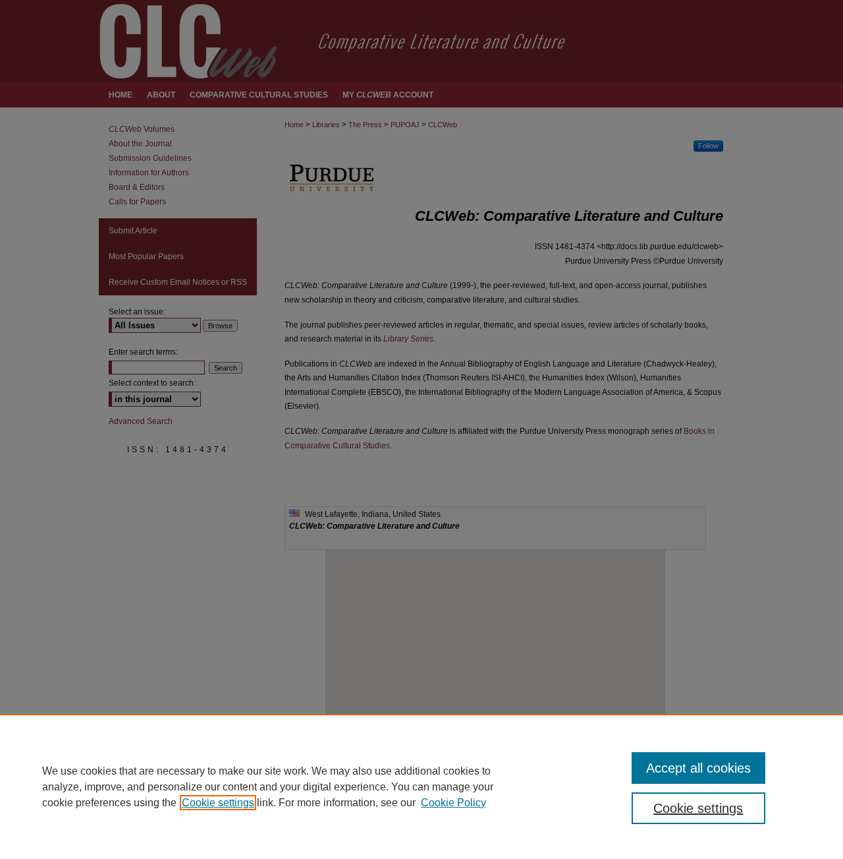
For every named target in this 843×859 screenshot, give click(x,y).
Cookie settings (218, 802)
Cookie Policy (453, 802)
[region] (421, 786)
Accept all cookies (698, 768)
